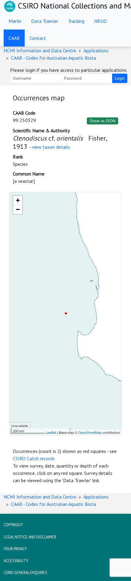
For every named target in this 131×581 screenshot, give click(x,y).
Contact (38, 38)
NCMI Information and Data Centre (40, 50)
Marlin (15, 21)
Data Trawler (44, 21)
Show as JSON (102, 121)
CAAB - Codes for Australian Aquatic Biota (53, 58)
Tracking (76, 21)
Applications (95, 50)
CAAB (14, 38)
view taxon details (51, 147)
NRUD (100, 21)
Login (120, 78)
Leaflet (51, 432)
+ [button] (18, 200)
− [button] (18, 209)
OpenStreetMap (89, 432)
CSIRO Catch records (34, 458)
